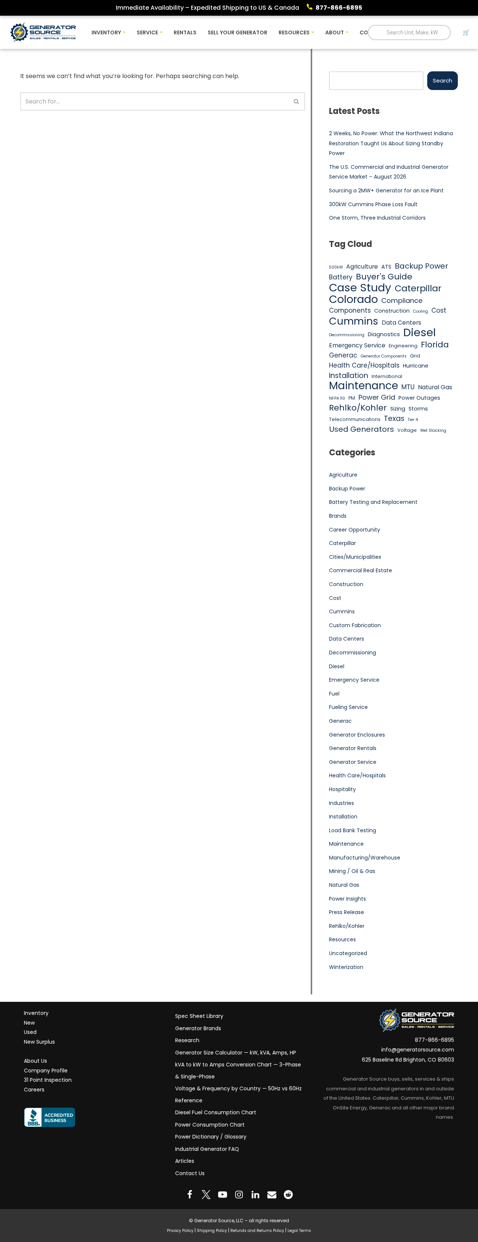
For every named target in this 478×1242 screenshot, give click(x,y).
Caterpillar (418, 288)
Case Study (360, 287)
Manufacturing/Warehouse (364, 857)
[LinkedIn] (255, 1194)
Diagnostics (384, 334)
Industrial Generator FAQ (207, 1149)
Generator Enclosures (357, 734)
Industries (341, 803)
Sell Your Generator (237, 32)
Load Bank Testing (352, 830)
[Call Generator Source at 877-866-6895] (311, 8)
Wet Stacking (433, 430)
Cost (438, 310)
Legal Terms (299, 1230)
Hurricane (415, 365)
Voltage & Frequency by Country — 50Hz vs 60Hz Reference (238, 1094)
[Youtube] (222, 1194)
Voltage (407, 430)
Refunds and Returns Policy (257, 1230)
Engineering (403, 346)
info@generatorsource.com (417, 1049)
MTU (408, 386)
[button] (124, 32)
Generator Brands (198, 1028)
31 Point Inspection (48, 1080)
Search (442, 80)
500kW (336, 267)
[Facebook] (189, 1194)
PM (351, 398)
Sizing (397, 408)
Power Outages (419, 398)
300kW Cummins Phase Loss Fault (373, 204)
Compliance (401, 300)
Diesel (419, 332)
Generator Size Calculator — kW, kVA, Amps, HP (235, 1052)
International (387, 376)
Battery (341, 277)
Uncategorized (348, 953)
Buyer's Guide (384, 277)
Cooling (420, 311)
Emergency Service (357, 345)
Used (30, 1032)
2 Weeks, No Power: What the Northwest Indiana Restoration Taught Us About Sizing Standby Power (391, 143)
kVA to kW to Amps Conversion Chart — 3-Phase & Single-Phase (238, 1070)
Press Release (346, 912)
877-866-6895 (339, 7)
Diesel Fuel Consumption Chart (215, 1112)
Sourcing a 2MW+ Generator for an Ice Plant (386, 190)
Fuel (334, 693)
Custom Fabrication (355, 625)
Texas (394, 419)
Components (350, 310)
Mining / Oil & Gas (352, 871)
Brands (338, 516)
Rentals (185, 32)
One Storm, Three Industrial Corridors (377, 218)
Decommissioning (346, 335)
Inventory (36, 1013)
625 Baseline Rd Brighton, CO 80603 (408, 1059)
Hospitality (342, 789)
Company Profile (46, 1070)
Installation (348, 376)
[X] (206, 1194)
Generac (343, 355)
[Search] (296, 101)
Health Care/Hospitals (364, 365)
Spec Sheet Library (199, 1016)
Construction (392, 311)
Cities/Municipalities (355, 557)
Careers (34, 1089)
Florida (435, 345)
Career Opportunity (354, 529)
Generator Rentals (352, 748)
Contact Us (190, 1173)
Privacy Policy (180, 1230)
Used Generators (361, 429)
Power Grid (376, 397)
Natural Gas (435, 387)
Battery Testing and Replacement (373, 502)
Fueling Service (348, 707)
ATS (386, 266)
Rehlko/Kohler (358, 408)
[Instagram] (239, 1194)
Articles (184, 1161)
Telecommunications (355, 419)
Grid (415, 356)
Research (187, 1040)
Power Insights (347, 898)
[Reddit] (288, 1194)
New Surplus (39, 1042)
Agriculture (362, 266)
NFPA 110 (337, 398)
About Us (35, 1061)
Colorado (353, 299)
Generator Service (352, 762)
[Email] (272, 1194)
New (29, 1022)
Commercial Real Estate (360, 570)
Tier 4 (413, 419)
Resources (342, 939)
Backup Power (421, 266)
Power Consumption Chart (210, 1124)
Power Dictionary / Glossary (210, 1136)
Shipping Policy (212, 1230)
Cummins (353, 321)
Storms (418, 408)
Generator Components (384, 356)
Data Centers (401, 322)
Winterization (346, 967)
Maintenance (363, 386)
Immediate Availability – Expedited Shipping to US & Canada (207, 7)
